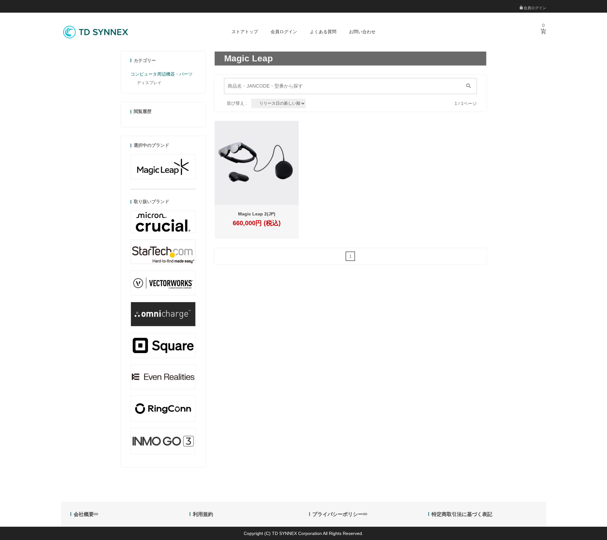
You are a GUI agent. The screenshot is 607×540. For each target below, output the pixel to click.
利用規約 (203, 514)
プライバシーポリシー (337, 514)
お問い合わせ (362, 31)
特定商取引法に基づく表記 (462, 514)
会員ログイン (534, 8)
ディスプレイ (149, 82)
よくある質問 (323, 31)
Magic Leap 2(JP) (256, 213)
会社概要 (84, 514)
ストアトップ (244, 31)
